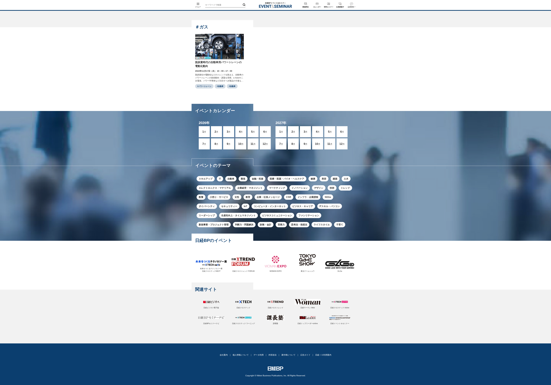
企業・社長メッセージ (268, 197)
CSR (288, 197)
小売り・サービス (219, 197)
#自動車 (220, 86)
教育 (248, 197)
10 (241, 143)
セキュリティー (229, 206)
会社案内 (224, 355)
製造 (243, 179)
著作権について (288, 355)
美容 (324, 179)
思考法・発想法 (299, 224)
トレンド (345, 188)
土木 (346, 179)
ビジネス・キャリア (302, 206)
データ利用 (259, 355)
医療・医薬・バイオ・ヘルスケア (287, 179)
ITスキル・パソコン (329, 206)
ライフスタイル (322, 224)
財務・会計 (265, 224)
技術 (332, 188)
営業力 (281, 224)
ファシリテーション (308, 215)
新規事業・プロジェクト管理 (214, 224)
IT (220, 179)
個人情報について (241, 355)
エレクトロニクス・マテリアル (215, 188)
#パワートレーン (204, 86)
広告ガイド (305, 355)
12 (265, 143)
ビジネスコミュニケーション (277, 215)
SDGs (328, 197)
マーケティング (277, 188)
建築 (335, 179)
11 (253, 143)
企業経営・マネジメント (250, 188)
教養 (201, 197)
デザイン (318, 188)
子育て (339, 224)
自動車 (230, 179)
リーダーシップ (207, 215)
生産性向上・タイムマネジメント (238, 215)
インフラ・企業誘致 (308, 197)
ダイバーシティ (207, 206)
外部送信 (272, 355)
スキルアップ (206, 179)
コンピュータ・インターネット (270, 206)
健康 (313, 179)
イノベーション (300, 188)
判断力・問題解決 (244, 224)
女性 (237, 197)
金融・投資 (257, 179)
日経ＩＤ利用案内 (323, 355)
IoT (245, 206)
